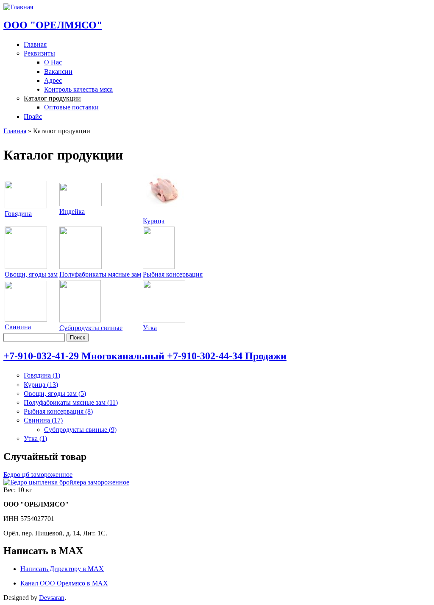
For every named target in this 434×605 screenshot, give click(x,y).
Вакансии (58, 71)
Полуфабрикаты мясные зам (100, 274)
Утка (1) (35, 438)
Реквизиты (39, 53)
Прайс (33, 116)
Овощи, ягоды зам (31, 274)
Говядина (18, 213)
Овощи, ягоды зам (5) (55, 393)
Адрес (53, 80)
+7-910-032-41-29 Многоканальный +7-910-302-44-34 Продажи (145, 355)
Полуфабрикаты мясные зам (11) (71, 402)
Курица (153, 220)
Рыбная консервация (173, 274)
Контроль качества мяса (78, 89)
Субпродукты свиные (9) (80, 429)
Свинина (18, 327)
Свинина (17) (43, 420)
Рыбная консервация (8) (58, 411)
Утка (150, 327)
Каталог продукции (52, 98)
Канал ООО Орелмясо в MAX (64, 583)
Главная (35, 44)
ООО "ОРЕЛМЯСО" (52, 25)
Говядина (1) (42, 375)
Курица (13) (41, 384)
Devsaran (51, 597)
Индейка (72, 211)
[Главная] (18, 7)
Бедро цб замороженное (37, 474)
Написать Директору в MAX (62, 568)
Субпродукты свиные (90, 327)
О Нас (53, 62)
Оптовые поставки (71, 107)
